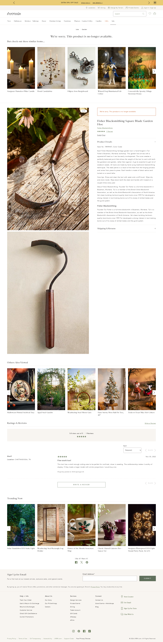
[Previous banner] (14, 2)
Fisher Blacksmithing (105, 128)
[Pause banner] (155, 2)
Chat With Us (129, 614)
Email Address (88, 574)
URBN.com (58, 638)
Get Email (127, 602)
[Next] (154, 71)
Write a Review (150, 423)
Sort (125, 446)
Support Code (69, 638)
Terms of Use (23, 638)
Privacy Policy (95, 587)
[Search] (143, 13)
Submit (147, 578)
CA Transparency (35, 638)
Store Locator (128, 597)
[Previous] (9, 71)
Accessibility (48, 638)
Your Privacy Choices (83, 638)
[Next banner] (149, 2)
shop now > (85, 3)
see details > (98, 3)
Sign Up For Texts (130, 608)
